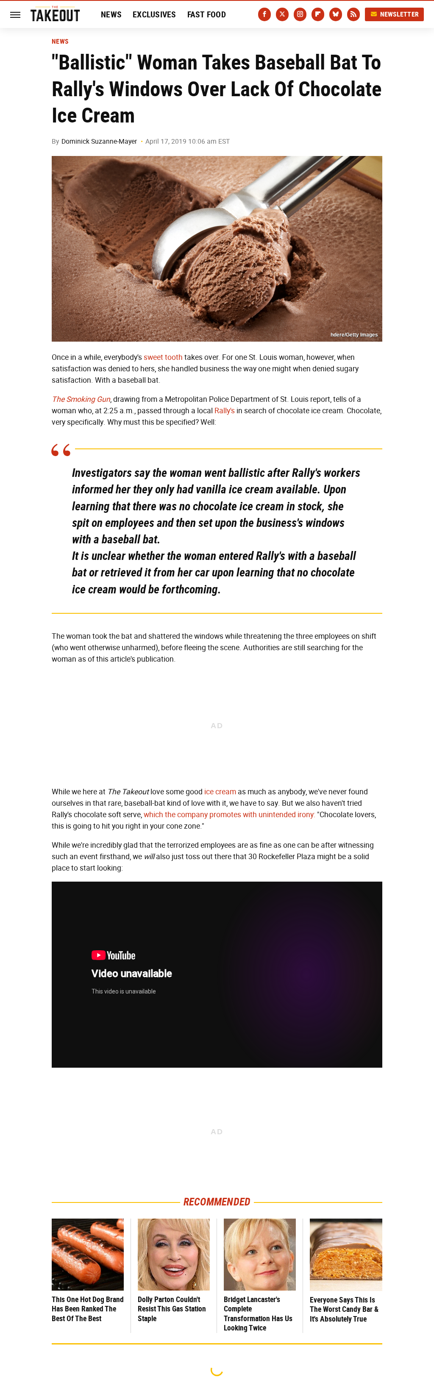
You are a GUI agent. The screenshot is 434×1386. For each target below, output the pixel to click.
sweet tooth (163, 357)
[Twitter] (282, 14)
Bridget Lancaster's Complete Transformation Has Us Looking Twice (258, 1314)
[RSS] (353, 14)
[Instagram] (300, 14)
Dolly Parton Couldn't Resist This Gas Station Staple (172, 1309)
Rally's (224, 410)
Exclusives (154, 14)
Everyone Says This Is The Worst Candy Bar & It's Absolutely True (344, 1309)
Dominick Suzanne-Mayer (99, 141)
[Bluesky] (335, 14)
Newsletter (399, 14)
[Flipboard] (318, 14)
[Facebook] (264, 14)
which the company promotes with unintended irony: (229, 814)
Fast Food (206, 14)
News (111, 14)
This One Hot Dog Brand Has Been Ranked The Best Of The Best (88, 1309)
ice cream (220, 791)
